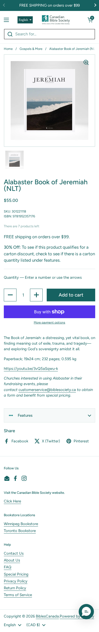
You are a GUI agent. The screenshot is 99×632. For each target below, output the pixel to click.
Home (8, 49)
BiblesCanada (47, 616)
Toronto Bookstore (20, 530)
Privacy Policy (15, 581)
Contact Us (14, 553)
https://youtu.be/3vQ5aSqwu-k (31, 368)
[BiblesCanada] (56, 20)
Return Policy (15, 588)
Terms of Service (18, 595)
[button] (90, 20)
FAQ (7, 567)
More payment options (49, 322)
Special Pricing (16, 574)
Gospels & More (31, 49)
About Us (12, 560)
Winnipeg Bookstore (21, 524)
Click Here (12, 501)
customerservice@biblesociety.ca (47, 389)
